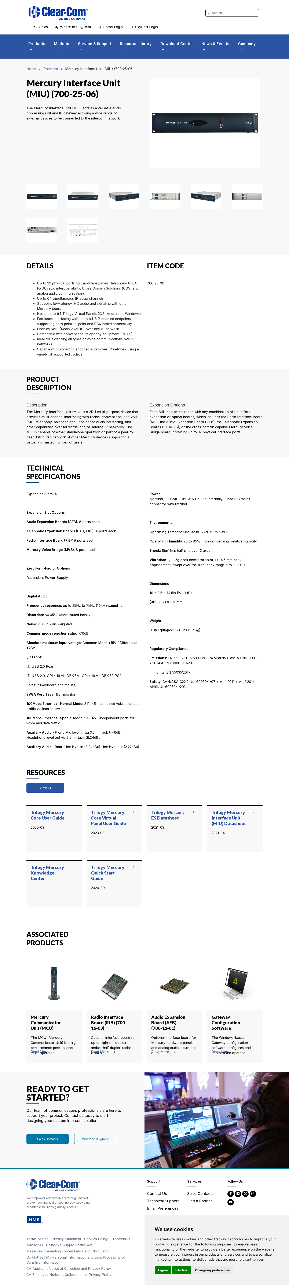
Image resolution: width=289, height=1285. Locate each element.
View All (45, 788)
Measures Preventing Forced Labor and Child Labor (68, 1251)
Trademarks (120, 1239)
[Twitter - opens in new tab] (245, 1193)
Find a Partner (199, 1201)
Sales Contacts (47, 1139)
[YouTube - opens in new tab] (230, 1202)
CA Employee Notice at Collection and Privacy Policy (68, 1275)
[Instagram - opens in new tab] (253, 1193)
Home (31, 69)
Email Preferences (162, 1208)
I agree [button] (163, 1270)
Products (50, 69)
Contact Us (157, 1193)
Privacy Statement (66, 1239)
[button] (41, 196)
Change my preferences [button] (212, 1270)
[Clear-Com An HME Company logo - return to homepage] (53, 1185)
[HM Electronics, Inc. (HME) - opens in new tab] (34, 1219)
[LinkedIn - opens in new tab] (238, 1193)
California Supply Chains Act (69, 1245)
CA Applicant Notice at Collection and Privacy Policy (68, 1268)
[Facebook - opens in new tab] (230, 1193)
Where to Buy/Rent (95, 1139)
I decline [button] (181, 1270)
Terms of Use (37, 1239)
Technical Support (163, 1201)
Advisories (34, 1245)
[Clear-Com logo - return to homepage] (58, 12)
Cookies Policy (96, 1239)
